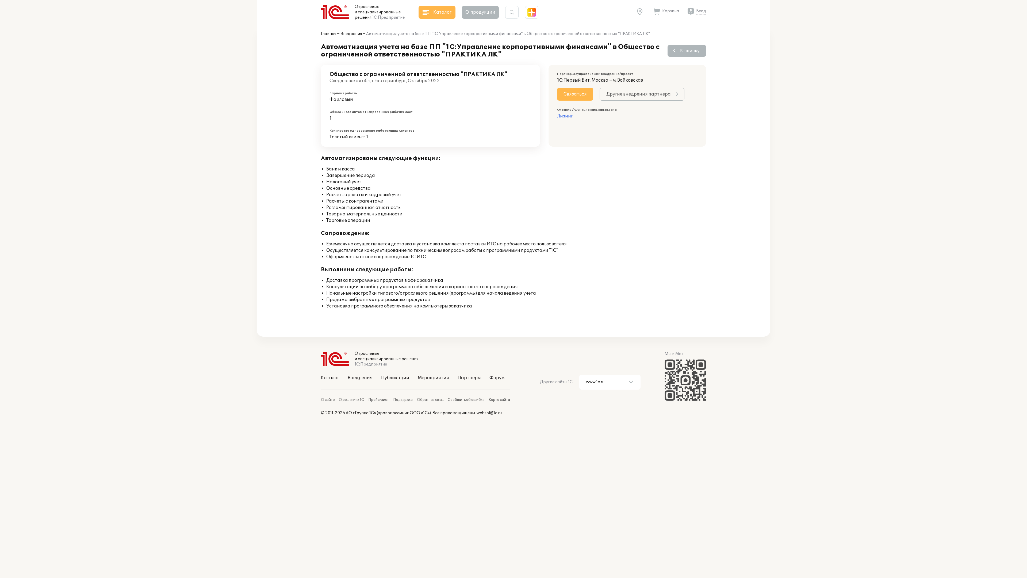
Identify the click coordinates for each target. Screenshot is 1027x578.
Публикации (395, 378)
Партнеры (469, 378)
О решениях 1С (351, 400)
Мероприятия (433, 378)
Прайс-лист (378, 400)
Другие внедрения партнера (638, 94)
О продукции (480, 12)
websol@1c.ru (489, 413)
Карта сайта (499, 400)
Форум (496, 378)
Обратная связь (430, 400)
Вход (701, 11)
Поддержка (403, 400)
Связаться (575, 94)
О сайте (328, 400)
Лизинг (565, 116)
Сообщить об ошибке (466, 400)
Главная (328, 34)
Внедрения (351, 34)
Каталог (330, 378)
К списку (690, 51)
